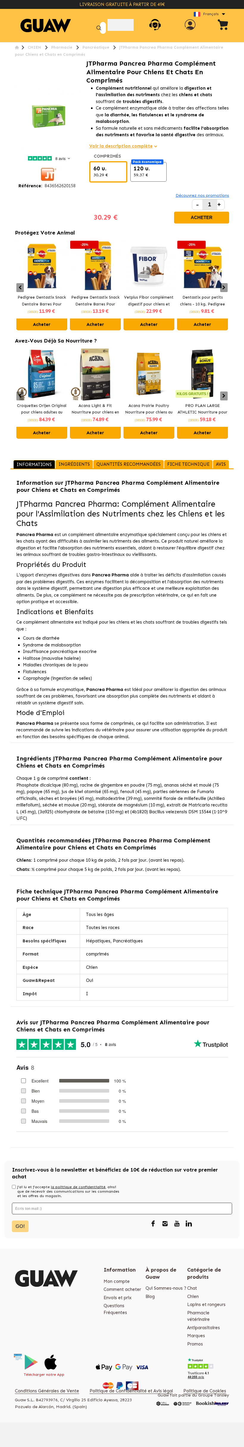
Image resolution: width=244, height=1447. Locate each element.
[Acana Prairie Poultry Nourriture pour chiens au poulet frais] (149, 374)
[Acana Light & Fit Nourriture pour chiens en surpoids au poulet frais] (95, 374)
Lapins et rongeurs (206, 1304)
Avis (221, 464)
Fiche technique (188, 464)
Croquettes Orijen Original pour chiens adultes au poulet (41, 409)
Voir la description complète (121, 146)
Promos (195, 1344)
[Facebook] (153, 1224)
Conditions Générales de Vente (47, 1391)
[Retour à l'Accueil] (17, 47)
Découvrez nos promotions (202, 195)
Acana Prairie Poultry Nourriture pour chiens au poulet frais (149, 409)
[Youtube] (177, 1224)
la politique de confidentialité (78, 1187)
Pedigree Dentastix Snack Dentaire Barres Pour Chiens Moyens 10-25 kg (42, 301)
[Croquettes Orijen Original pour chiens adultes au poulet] (41, 374)
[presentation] (20, 287)
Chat (192, 1288)
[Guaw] (45, 26)
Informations (34, 464)
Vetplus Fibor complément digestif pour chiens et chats (148, 301)
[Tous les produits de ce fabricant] (47, 174)
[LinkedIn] (189, 1224)
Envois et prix (118, 1297)
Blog (150, 1296)
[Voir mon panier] (223, 25)
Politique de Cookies (204, 1391)
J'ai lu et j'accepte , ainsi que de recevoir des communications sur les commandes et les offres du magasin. (68, 1191)
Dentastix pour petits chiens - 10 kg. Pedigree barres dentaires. (202, 301)
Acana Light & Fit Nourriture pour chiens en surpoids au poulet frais (95, 409)
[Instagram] (165, 1224)
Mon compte (117, 1281)
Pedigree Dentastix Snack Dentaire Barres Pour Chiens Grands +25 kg (95, 301)
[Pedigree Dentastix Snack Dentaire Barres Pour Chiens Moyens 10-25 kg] (41, 265)
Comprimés (108, 156)
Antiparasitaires (203, 1327)
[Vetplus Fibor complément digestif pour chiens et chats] (149, 265)
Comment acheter (122, 1289)
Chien (193, 1296)
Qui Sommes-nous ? (166, 1288)
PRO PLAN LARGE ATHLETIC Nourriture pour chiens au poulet (202, 409)
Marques (196, 1335)
